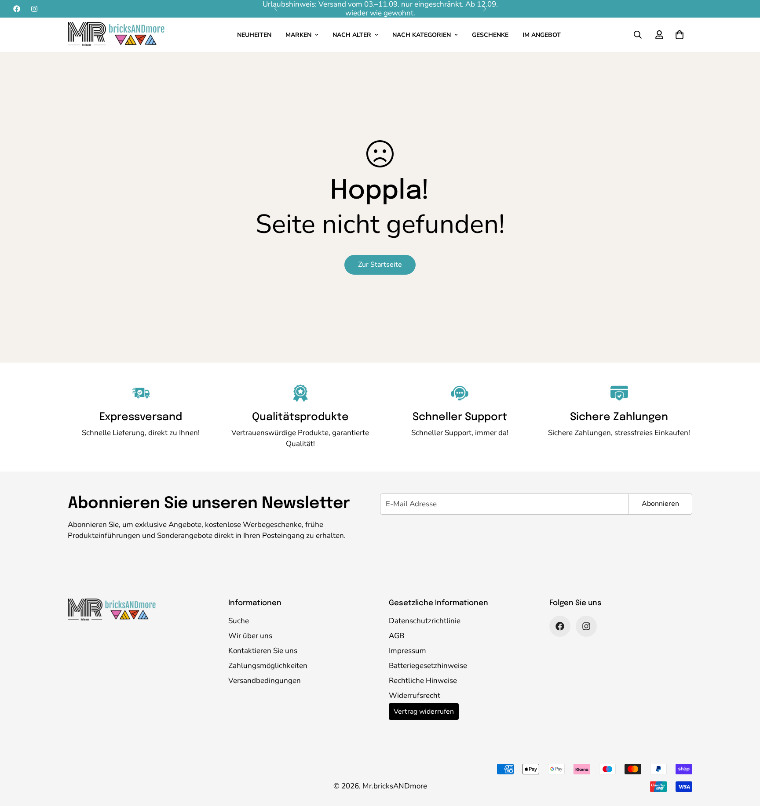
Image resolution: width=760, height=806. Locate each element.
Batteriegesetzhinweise (428, 666)
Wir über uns (250, 636)
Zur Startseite (380, 264)
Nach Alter (351, 35)
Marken (298, 35)
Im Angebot (541, 35)
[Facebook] (16, 8)
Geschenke (490, 35)
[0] (679, 35)
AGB (396, 636)
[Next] (484, 9)
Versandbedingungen (264, 680)
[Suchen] (637, 34)
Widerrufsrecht (414, 695)
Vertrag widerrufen (424, 711)
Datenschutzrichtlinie (424, 621)
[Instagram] (34, 8)
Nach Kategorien (421, 35)
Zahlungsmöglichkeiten (267, 666)
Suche (238, 621)
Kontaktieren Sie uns (262, 651)
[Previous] (275, 9)
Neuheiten (254, 35)
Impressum (407, 651)
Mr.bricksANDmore (394, 786)
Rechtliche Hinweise (423, 680)
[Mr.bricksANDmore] (116, 35)
